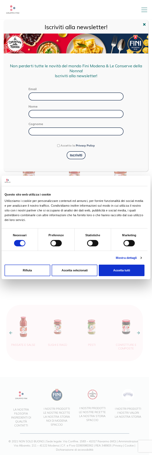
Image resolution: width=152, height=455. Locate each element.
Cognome (35, 124)
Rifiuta (27, 270)
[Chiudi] (145, 25)
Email (32, 89)
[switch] (56, 243)
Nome (33, 106)
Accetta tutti (121, 270)
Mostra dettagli (126, 257)
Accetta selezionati (75, 270)
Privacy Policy (85, 145)
